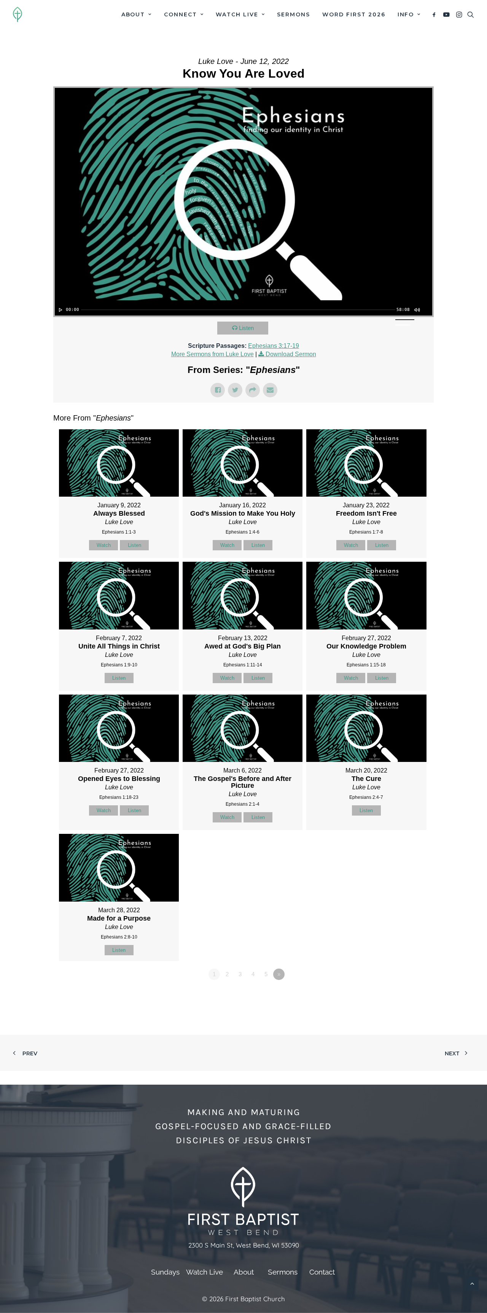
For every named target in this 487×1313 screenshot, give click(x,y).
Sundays (165, 1272)
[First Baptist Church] (17, 14)
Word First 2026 (353, 14)
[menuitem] (136, 14)
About (133, 14)
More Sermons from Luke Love (212, 354)
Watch (104, 545)
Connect (180, 14)
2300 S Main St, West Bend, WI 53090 (243, 1245)
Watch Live (237, 14)
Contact (322, 1272)
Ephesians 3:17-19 (273, 346)
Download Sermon (291, 354)
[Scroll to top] (472, 1282)
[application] (243, 308)
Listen (246, 328)
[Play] (60, 310)
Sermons (293, 14)
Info (406, 14)
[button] (435, 14)
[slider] (238, 309)
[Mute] (417, 310)
